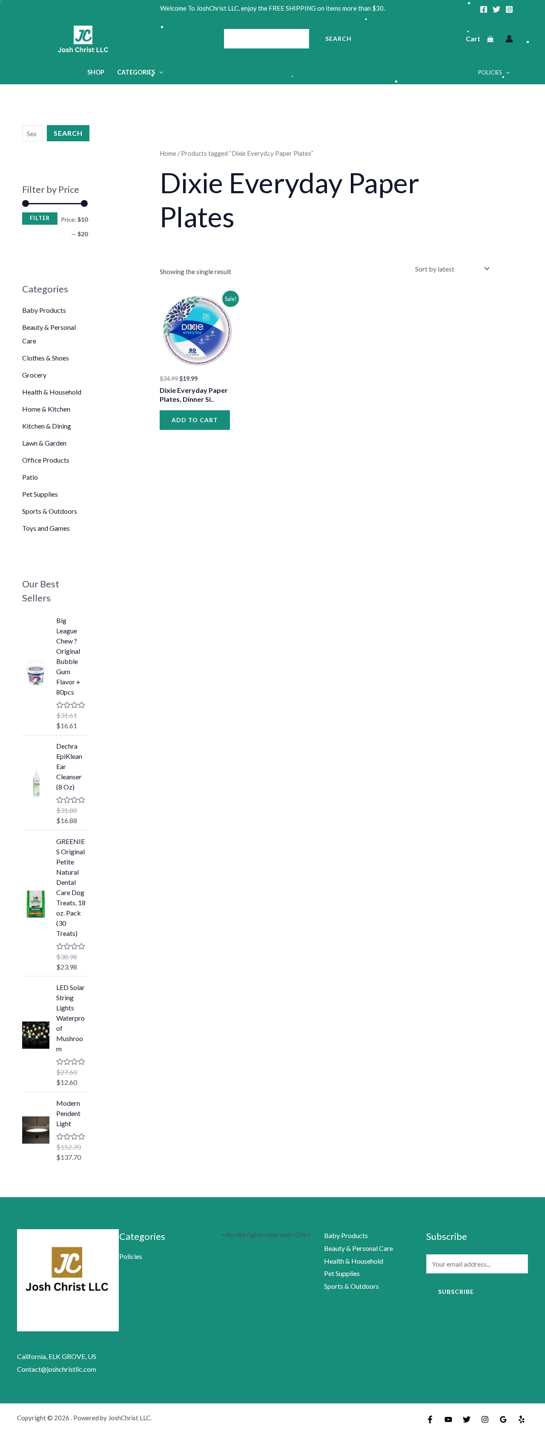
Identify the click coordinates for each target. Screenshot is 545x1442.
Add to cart (195, 419)
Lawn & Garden (44, 443)
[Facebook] (484, 9)
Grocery (34, 375)
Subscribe (456, 1291)
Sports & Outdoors (49, 511)
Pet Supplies (40, 494)
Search (338, 38)
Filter (40, 218)
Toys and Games (46, 528)
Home (168, 153)
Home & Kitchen (46, 409)
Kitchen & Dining (46, 426)
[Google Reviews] (503, 1419)
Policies (490, 72)
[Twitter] (496, 9)
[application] (159, 72)
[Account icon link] (509, 39)
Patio (30, 477)
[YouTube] (448, 1419)
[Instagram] (509, 9)
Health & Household (51, 392)
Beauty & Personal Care (358, 1248)
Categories (136, 72)
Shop (95, 72)
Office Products (45, 460)
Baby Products (44, 310)
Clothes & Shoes (45, 358)
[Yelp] (521, 1419)
